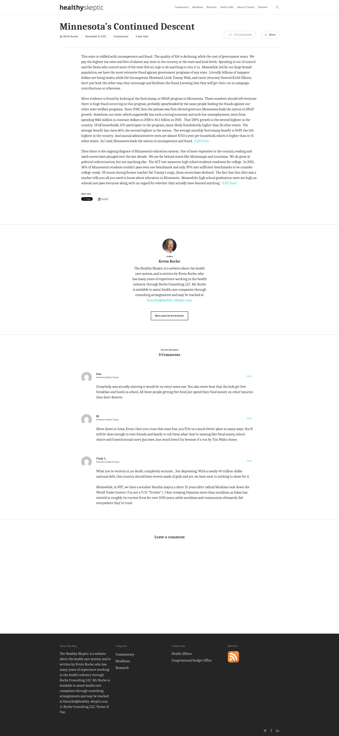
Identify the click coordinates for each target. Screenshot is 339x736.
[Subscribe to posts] (233, 664)
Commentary (121, 36)
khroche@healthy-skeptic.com (169, 300)
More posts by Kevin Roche (169, 315)
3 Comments (242, 35)
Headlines (123, 661)
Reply (249, 376)
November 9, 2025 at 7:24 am (107, 420)
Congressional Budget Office (192, 660)
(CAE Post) (202, 141)
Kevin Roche (70, 36)
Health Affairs (182, 654)
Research (122, 668)
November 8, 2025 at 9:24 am (107, 377)
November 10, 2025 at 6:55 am (107, 462)
